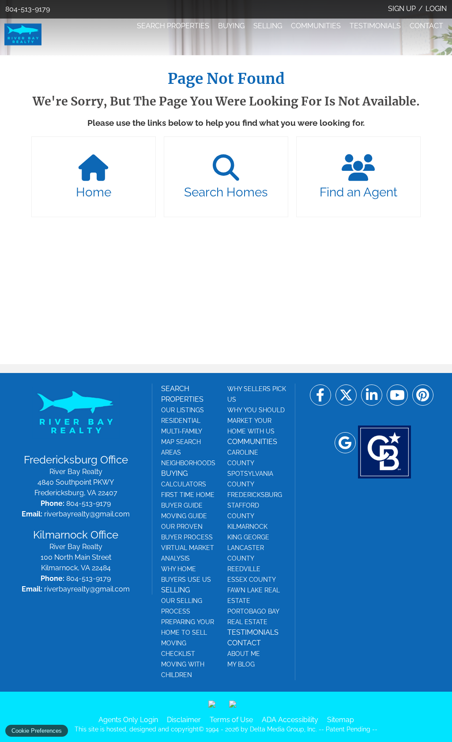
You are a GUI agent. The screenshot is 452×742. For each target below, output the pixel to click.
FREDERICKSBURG (254, 494)
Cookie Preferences (36, 730)
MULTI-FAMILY (181, 431)
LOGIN (436, 8)
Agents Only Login (128, 720)
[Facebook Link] (320, 395)
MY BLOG (241, 664)
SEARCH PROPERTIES (173, 26)
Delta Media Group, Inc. (283, 729)
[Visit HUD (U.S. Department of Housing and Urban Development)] (236, 708)
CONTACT (426, 26)
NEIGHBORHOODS (188, 463)
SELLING (267, 26)
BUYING (231, 26)
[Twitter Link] (346, 395)
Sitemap (340, 720)
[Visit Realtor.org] (215, 708)
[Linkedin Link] (371, 395)
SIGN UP (402, 8)
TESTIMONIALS (375, 26)
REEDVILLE (243, 569)
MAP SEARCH (181, 441)
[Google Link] (345, 442)
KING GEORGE (248, 537)
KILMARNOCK (247, 526)
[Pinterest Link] (422, 395)
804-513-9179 (27, 9)
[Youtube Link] (397, 395)
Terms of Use (231, 720)
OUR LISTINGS (182, 410)
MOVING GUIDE (184, 516)
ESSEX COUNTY (251, 579)
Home (93, 192)
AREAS (171, 452)
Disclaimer (184, 720)
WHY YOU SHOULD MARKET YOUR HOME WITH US (256, 421)
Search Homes (226, 192)
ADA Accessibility (290, 720)
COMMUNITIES (316, 26)
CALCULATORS (183, 484)
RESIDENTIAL (180, 420)
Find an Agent (358, 192)
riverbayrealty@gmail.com (87, 514)
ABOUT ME (243, 653)
